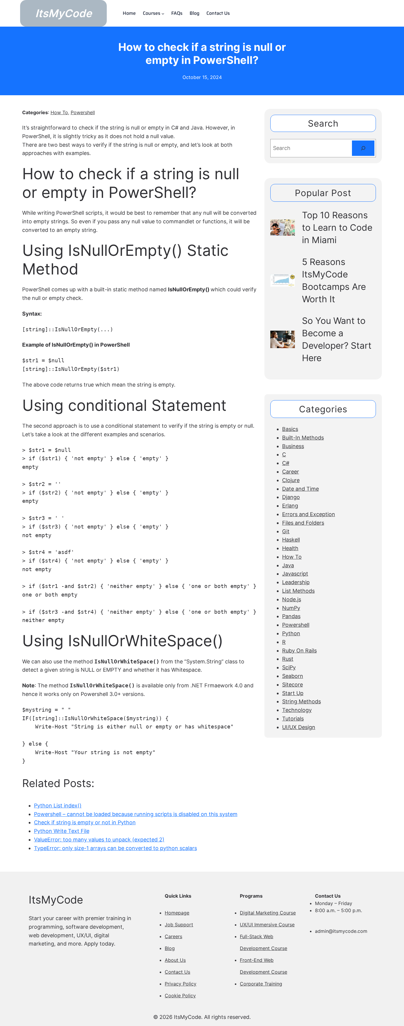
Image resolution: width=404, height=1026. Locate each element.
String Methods (301, 701)
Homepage (177, 913)
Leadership (296, 582)
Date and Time (300, 489)
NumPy (291, 608)
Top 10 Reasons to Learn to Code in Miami (337, 227)
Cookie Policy (180, 995)
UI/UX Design (298, 727)
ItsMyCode (63, 13)
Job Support (179, 925)
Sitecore (292, 684)
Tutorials (293, 718)
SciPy (289, 667)
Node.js (291, 599)
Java (288, 565)
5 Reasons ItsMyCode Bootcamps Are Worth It (334, 280)
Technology (297, 710)
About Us (175, 960)
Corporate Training (261, 984)
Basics (290, 429)
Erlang (290, 506)
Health (290, 548)
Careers (173, 936)
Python (291, 633)
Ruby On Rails (299, 650)
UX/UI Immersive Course (267, 925)
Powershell (83, 112)
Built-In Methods (303, 437)
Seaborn (292, 676)
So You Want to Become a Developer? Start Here (336, 339)
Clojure (291, 480)
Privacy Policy (180, 984)
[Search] (363, 148)
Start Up (292, 693)
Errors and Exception (308, 514)
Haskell (291, 540)
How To (59, 112)
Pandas (291, 616)
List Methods (298, 591)
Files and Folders (303, 523)
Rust (287, 659)
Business (293, 446)
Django (291, 497)
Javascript (295, 574)
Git (286, 531)
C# (285, 463)
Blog (170, 948)
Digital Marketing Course (268, 913)
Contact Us (177, 972)
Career (290, 471)
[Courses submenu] (162, 13)
